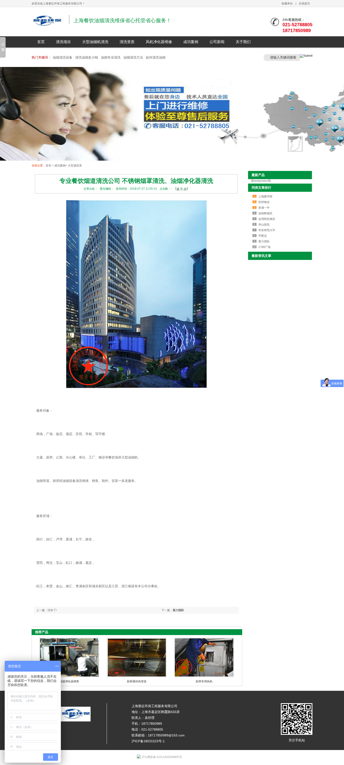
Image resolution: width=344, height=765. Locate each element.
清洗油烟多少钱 (86, 57)
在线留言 (304, 3)
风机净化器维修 (159, 42)
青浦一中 (264, 207)
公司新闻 (216, 42)
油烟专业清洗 (111, 57)
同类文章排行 (261, 187)
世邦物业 (264, 202)
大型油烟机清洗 (95, 42)
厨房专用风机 (204, 681)
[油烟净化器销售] (69, 676)
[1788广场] (172, 114)
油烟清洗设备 (62, 57)
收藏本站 (287, 3)
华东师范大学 (266, 230)
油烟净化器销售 (69, 681)
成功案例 (190, 42)
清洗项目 (63, 42)
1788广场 (264, 247)
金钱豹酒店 (265, 213)
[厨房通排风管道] (137, 676)
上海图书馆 (265, 196)
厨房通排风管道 (136, 681)
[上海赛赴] (47, 26)
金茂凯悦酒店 (266, 219)
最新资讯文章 (261, 256)
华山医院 (264, 224)
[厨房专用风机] (204, 676)
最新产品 (258, 175)
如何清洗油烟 (155, 57)
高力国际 (178, 610)
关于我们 (243, 42)
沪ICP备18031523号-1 (148, 741)
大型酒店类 (75, 165)
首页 (41, 42)
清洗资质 (127, 42)
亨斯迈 (262, 235)
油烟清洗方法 (133, 57)
